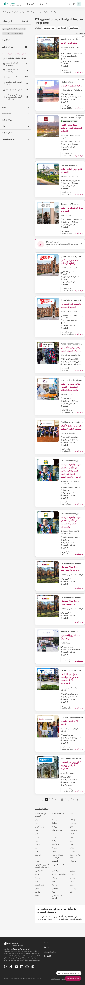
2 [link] (50, 800)
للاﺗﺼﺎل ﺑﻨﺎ (47, 956)
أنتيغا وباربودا (39, 871)
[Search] (69, 4)
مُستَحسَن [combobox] (79, 33)
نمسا (72, 864)
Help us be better (73, 978)
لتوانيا (72, 844)
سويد (36, 841)
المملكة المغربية (58, 864)
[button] (14, 29)
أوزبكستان (56, 871)
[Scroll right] (83, 28)
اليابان (72, 826)
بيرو (36, 881)
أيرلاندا (54, 826)
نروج (54, 837)
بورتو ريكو (56, 878)
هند (36, 848)
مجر (53, 833)
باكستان (55, 861)
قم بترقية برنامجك (50, 952)
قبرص (37, 888)
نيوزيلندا (37, 844)
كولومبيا (38, 892)
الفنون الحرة (62, 28)
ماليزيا (72, 851)
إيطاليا (72, 819)
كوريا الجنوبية (39, 885)
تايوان (54, 881)
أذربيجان (73, 861)
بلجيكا (37, 830)
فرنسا (72, 837)
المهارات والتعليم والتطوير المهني (15, 53)
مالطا (37, 895)
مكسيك (73, 874)
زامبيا (72, 885)
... (68, 800)
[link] (48, 12)
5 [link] (64, 800)
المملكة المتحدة (58, 813)
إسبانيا (54, 819)
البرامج (31, 4)
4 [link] (59, 800)
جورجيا (54, 885)
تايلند (54, 851)
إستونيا (72, 848)
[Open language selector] (74, 4)
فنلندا (37, 833)
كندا (71, 813)
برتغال (37, 837)
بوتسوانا (37, 878)
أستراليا (37, 819)
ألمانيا (72, 833)
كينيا (53, 892)
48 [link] (73, 800)
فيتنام (37, 874)
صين (36, 823)
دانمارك (37, 861)
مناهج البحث (74, 28)
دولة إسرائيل (57, 830)
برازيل (72, 871)
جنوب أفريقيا (39, 826)
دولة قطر (55, 888)
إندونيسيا (38, 855)
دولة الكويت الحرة (59, 874)
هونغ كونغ (55, 844)
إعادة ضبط (25, 21)
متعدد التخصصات (49, 28)
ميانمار (72, 878)
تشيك (72, 841)
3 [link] (55, 800)
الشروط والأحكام (55, 979)
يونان (36, 851)
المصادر (44, 4)
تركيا (71, 881)
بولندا (54, 841)
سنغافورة (73, 830)
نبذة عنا (46, 947)
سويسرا (73, 823)
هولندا (54, 823)
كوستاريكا (73, 888)
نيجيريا (54, 848)
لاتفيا (71, 892)
